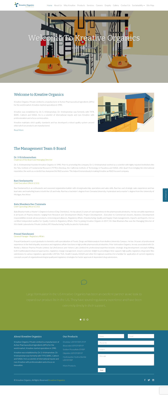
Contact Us (125, 5)
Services (90, 5)
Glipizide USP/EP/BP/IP (73, 353)
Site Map (150, 5)
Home (49, 5)
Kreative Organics (56, 380)
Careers (99, 5)
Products (81, 5)
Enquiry (108, 5)
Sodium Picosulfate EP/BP (74, 349)
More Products (69, 365)
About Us (58, 5)
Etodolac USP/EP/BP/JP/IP (74, 342)
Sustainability (137, 5)
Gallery (116, 5)
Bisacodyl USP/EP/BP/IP (73, 345)
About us (84, 56)
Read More (18, 130)
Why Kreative (69, 5)
